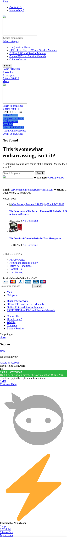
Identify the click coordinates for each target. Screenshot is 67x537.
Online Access (10, 115)
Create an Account (10, 362)
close (2, 337)
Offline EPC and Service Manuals (27, 53)
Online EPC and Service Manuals (27, 56)
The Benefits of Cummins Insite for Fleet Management (35, 238)
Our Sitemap (16, 272)
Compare (12, 325)
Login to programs (13, 105)
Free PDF (8, 124)
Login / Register (15, 328)
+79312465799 (55, 177)
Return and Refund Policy (23, 262)
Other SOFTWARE (13, 127)
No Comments (30, 220)
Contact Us (15, 268)
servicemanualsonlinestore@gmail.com (32, 189)
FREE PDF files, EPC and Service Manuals (33, 50)
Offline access (10, 121)
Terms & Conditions (20, 265)
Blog (5, 1)
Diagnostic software (20, 47)
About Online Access (14, 130)
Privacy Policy (17, 259)
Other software (17, 59)
